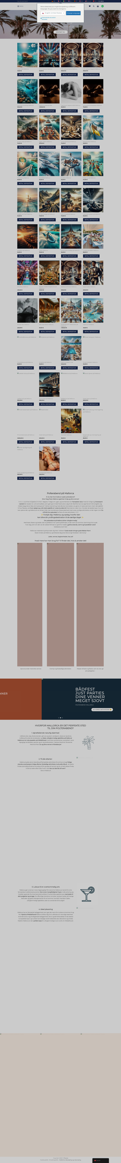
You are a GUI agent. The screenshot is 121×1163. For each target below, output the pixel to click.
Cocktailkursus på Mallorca (25, 362)
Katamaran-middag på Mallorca (70, 250)
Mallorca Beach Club (67, 362)
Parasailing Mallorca (23, 178)
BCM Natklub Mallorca (45, 69)
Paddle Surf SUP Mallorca (24, 214)
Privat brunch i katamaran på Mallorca (69, 325)
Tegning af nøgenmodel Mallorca (70, 105)
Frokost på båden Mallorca (90, 250)
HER (76, 512)
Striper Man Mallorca (23, 324)
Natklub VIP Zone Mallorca (68, 287)
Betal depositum (25, 74)
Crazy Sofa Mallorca (23, 69)
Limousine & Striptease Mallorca (92, 105)
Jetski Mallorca (43, 250)
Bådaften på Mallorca (23, 250)
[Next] (116, 24)
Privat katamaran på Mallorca (25, 435)
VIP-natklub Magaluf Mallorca (91, 69)
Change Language (73, 13)
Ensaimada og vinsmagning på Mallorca (92, 435)
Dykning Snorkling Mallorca (25, 105)
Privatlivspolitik (53, 1160)
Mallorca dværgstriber (45, 105)
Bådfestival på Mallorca (67, 398)
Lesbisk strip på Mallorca (24, 398)
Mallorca (21, 502)
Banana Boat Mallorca (89, 141)
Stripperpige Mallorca (45, 472)
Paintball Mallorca (66, 435)
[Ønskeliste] (90, 6)
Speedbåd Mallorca (44, 178)
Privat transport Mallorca (90, 362)
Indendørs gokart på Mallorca (91, 214)
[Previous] (4, 24)
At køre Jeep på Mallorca (24, 141)
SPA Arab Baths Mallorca (46, 324)
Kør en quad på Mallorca (68, 214)
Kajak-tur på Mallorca (89, 178)
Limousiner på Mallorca (46, 398)
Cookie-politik (44, 1160)
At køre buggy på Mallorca (46, 214)
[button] (20, 6)
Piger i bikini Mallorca (45, 141)
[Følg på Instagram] (99, 1)
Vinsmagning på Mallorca (68, 141)
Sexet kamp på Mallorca (46, 435)
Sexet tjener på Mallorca (90, 398)
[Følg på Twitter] (101, 1)
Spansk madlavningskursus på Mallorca (48, 287)
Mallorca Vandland (88, 324)
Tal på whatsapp (22, 1)
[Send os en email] (102, 1)
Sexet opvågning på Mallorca (25, 472)
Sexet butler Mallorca (89, 287)
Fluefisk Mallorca (66, 178)
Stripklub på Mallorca (45, 362)
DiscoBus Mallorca (22, 287)
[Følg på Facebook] (98, 1)
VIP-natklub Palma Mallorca (69, 69)
